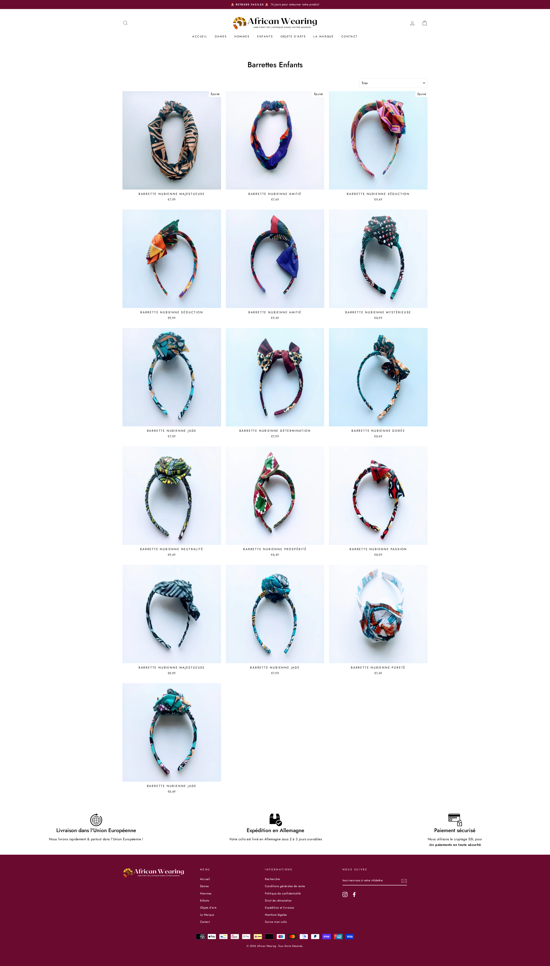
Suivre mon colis (276, 922)
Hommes (242, 36)
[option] (228, 4)
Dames (221, 36)
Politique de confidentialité (283, 893)
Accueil (199, 36)
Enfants (265, 36)
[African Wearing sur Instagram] (345, 894)
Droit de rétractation (278, 900)
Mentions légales (276, 914)
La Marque (323, 36)
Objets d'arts (293, 36)
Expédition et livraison (279, 907)
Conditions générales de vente (285, 886)
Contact (349, 36)
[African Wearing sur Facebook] (354, 894)
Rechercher (272, 879)
